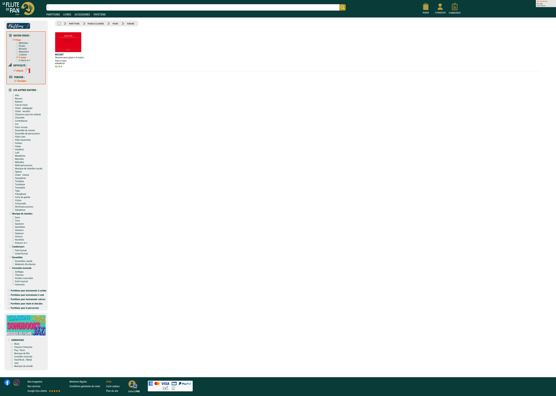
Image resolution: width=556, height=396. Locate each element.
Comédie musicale (23, 356)
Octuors (19, 236)
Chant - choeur (22, 174)
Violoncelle (20, 203)
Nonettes (19, 239)
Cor (17, 124)
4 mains (22, 57)
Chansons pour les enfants (28, 114)
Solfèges (19, 271)
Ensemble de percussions (27, 133)
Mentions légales (78, 381)
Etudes (22, 46)
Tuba (17, 190)
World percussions (24, 206)
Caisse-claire (21, 104)
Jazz (16, 362)
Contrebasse (21, 120)
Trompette (20, 187)
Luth (17, 152)
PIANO (115, 23)
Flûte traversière (23, 139)
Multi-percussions (23, 165)
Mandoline (20, 155)
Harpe (18, 146)
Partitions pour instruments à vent (27, 294)
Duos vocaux (21, 127)
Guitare (18, 143)
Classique (21, 81)
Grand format (21, 253)
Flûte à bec (20, 136)
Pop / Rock (19, 350)
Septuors (19, 233)
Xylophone (20, 209)
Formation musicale (21, 268)
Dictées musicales (24, 278)
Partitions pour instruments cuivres (28, 299)
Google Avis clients (37, 390)
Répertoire (24, 51)
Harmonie (20, 284)
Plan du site (112, 390)
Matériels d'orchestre (25, 264)
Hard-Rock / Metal (23, 359)
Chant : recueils (22, 111)
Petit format (21, 250)
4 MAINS (130, 23)
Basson (18, 98)
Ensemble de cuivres (25, 130)
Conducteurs (18, 246)
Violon (18, 200)
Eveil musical (21, 281)
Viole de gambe (22, 197)
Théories (19, 274)
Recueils (23, 48)
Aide (108, 381)
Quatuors (19, 223)
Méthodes (23, 43)
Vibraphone (20, 194)
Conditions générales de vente (87, 386)
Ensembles (17, 257)
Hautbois (19, 149)
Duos (17, 217)
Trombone (20, 184)
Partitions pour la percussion (25, 307)
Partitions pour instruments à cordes (28, 290)
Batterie (19, 101)
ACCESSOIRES (82, 14)
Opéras (18, 171)
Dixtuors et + (21, 242)
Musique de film (22, 353)
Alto (17, 95)
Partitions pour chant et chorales (27, 303)
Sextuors (19, 230)
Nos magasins (35, 381)
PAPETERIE (100, 14)
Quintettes (20, 226)
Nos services (34, 386)
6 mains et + (24, 60)
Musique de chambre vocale (28, 168)
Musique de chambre (22, 213)
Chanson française (23, 347)
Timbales (19, 181)
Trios (17, 220)
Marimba (19, 159)
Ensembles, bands (23, 261)
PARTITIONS (53, 14)
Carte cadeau (113, 386)
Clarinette (19, 117)
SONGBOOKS (17, 340)
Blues (17, 343)
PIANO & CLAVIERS (96, 23)
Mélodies (19, 162)
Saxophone (20, 178)
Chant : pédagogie (23, 108)
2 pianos (23, 54)
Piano (18, 39)
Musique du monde (23, 366)
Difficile (19, 70)
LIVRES (67, 14)
